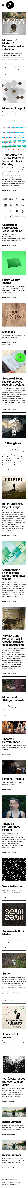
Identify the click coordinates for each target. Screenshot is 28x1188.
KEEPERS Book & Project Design (12, 505)
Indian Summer (11, 1121)
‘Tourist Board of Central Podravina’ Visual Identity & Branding (13, 159)
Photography (11, 1000)
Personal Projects (13, 778)
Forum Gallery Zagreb (11, 281)
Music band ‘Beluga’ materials (13, 698)
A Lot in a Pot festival (10, 1035)
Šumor (6, 973)
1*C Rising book (11, 443)
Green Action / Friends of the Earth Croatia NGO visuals (13, 574)
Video (9, 715)
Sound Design (11, 947)
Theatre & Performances (11, 740)
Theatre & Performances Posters (11, 826)
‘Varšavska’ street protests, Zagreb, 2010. (13, 1081)
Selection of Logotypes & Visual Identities (12, 228)
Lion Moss (8, 331)
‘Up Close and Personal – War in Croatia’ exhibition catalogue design (13, 640)
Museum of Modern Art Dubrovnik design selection (13, 45)
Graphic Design (12, 74)
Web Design (11, 897)
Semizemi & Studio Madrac (13, 933)
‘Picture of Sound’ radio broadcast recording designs (13, 381)
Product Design (12, 120)
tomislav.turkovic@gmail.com (9, 1184)
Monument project (13, 108)
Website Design (12, 886)
